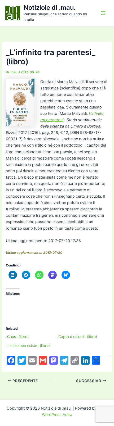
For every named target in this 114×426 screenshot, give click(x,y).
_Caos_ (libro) (17, 336)
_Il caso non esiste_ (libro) (28, 345)
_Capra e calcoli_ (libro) (77, 336)
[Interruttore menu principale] (103, 13)
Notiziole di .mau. (50, 7)
